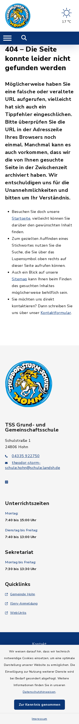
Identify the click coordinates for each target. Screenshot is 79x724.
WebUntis (18, 612)
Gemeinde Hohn (22, 594)
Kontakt (39, 644)
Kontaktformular (56, 312)
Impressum (39, 719)
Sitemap (19, 279)
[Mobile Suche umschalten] (24, 38)
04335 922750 (26, 455)
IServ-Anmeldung (24, 603)
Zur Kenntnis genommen (39, 704)
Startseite (21, 218)
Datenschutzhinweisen (39, 692)
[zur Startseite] (18, 15)
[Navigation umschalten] (7, 38)
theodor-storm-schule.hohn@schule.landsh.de (32, 465)
